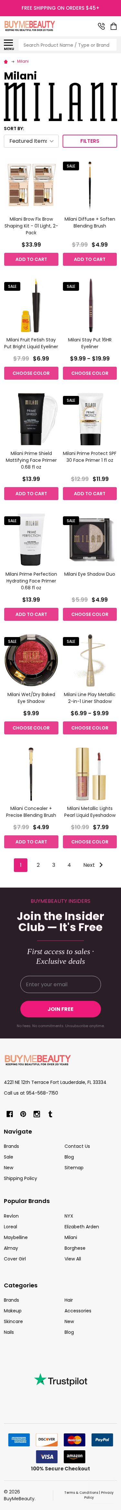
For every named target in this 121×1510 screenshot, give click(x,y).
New (8, 1167)
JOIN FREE (60, 1009)
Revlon (11, 1216)
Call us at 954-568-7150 (31, 1093)
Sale (8, 1157)
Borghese (75, 1248)
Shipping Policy (20, 1178)
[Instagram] (37, 1114)
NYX (69, 1216)
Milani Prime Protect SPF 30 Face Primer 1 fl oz (89, 456)
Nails (9, 1332)
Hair (69, 1300)
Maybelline (16, 1237)
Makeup (13, 1310)
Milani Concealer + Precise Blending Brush (31, 811)
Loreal (10, 1226)
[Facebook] (9, 1114)
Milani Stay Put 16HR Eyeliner (90, 343)
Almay (11, 1248)
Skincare (13, 1321)
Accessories (78, 1310)
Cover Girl (15, 1259)
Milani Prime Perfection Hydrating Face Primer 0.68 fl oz (31, 581)
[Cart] (114, 26)
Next (89, 865)
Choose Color (31, 373)
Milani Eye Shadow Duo (89, 574)
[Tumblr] (50, 1114)
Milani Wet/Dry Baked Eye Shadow (31, 698)
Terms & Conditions (81, 1492)
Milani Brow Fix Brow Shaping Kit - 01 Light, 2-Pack (31, 226)
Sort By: (14, 128)
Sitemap (74, 1167)
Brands (11, 1146)
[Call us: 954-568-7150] (101, 26)
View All (73, 1259)
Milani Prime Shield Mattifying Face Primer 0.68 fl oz (31, 460)
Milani (71, 1237)
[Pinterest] (23, 1114)
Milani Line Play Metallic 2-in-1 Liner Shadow (90, 698)
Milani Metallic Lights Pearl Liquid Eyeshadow (90, 811)
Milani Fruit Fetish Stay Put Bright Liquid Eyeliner (31, 343)
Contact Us (77, 1146)
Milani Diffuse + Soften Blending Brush (90, 222)
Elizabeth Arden (82, 1226)
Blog (69, 1157)
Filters (89, 141)
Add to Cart (31, 259)
